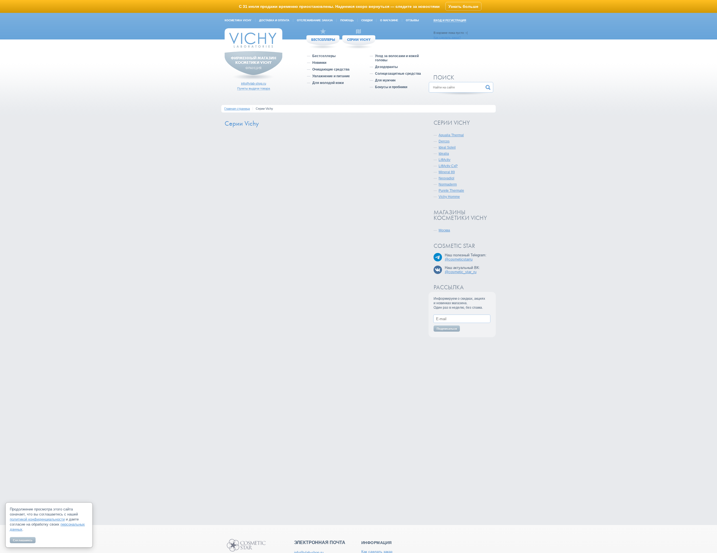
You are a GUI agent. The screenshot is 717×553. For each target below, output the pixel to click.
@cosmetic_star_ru (460, 272)
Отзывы (412, 20)
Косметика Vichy (238, 20)
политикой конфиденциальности (37, 519)
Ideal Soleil (447, 147)
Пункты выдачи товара (253, 88)
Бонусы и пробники (391, 87)
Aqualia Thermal (451, 135)
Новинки (319, 63)
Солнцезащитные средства (398, 74)
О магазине (389, 20)
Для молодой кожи (328, 83)
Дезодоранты (386, 67)
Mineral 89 (447, 172)
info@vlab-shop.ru (253, 83)
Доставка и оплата (274, 20)
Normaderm (448, 184)
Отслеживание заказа (315, 20)
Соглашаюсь (22, 540)
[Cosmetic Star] (246, 545)
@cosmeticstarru (458, 259)
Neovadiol (446, 178)
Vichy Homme (449, 197)
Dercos (444, 141)
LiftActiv (444, 160)
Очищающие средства (331, 69)
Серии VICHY (359, 39)
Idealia (444, 154)
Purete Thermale (451, 191)
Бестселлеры (323, 39)
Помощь (347, 20)
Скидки (367, 20)
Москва (444, 230)
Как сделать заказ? (447, 37)
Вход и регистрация (450, 20)
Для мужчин (385, 80)
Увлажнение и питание (331, 76)
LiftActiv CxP (448, 166)
